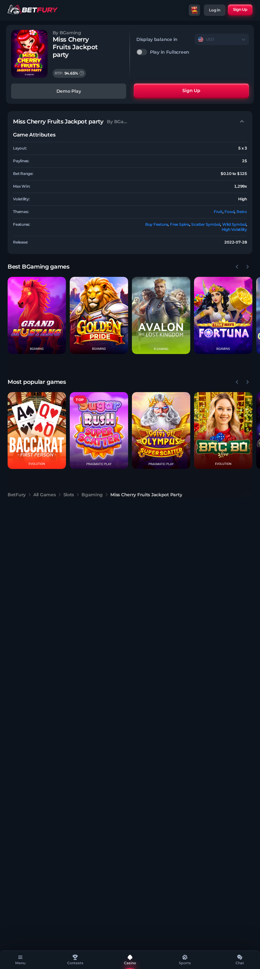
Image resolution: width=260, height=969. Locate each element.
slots (68, 495)
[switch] (192, 52)
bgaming (92, 495)
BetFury (17, 495)
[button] (37, 315)
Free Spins (179, 224)
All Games (44, 495)
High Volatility (234, 229)
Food (229, 211)
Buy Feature (156, 224)
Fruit (218, 211)
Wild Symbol (234, 224)
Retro (242, 211)
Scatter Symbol (205, 224)
